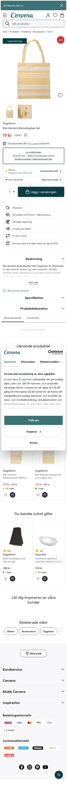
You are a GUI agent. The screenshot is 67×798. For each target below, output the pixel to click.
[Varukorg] (62, 15)
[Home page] (22, 17)
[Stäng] (61, 5)
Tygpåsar (48, 631)
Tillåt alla (33, 420)
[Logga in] (48, 15)
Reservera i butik (50, 179)
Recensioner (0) (12, 317)
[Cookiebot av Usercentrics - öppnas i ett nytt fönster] (48, 352)
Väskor (11, 631)
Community (33, 317)
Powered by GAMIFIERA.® (33, 329)
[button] (7, 23)
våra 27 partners (22, 379)
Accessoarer (29, 631)
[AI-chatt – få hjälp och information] (59, 775)
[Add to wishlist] (60, 95)
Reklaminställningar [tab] (52, 361)
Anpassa (31, 431)
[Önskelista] (55, 15)
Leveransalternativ (49, 170)
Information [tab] (28, 361)
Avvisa (33, 442)
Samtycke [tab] (10, 361)
